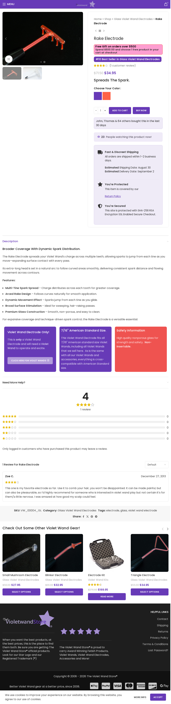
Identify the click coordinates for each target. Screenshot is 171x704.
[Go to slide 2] (44, 62)
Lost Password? (158, 650)
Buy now (141, 110)
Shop (108, 19)
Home (98, 19)
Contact (162, 619)
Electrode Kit (96, 575)
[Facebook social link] (83, 516)
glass (123, 510)
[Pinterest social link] (92, 516)
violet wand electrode (142, 510)
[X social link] (87, 516)
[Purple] (98, 96)
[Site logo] (85, 4)
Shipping (162, 625)
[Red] (107, 96)
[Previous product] (96, 31)
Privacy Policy (159, 638)
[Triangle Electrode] (149, 553)
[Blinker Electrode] (64, 553)
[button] (6, 38)
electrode (112, 510)
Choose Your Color (107, 88)
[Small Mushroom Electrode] (21, 553)
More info (140, 697)
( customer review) (123, 66)
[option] (98, 96)
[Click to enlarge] (9, 59)
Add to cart (120, 110)
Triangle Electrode (143, 575)
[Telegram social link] (96, 516)
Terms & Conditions (155, 644)
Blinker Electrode (56, 575)
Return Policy (113, 196)
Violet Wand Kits (98, 580)
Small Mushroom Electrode (20, 575)
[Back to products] (100, 31)
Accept (158, 697)
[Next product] (104, 31)
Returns (163, 631)
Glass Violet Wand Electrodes (133, 19)
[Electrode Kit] (107, 553)
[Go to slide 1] (41, 62)
